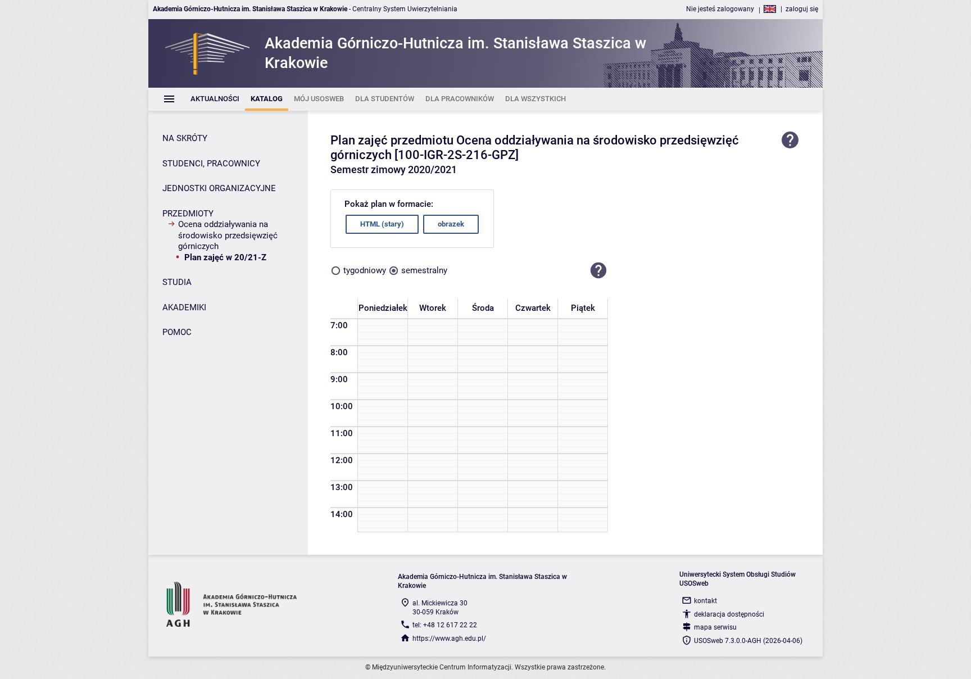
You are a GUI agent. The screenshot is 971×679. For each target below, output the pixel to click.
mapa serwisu (715, 627)
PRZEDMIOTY (188, 214)
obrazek (451, 224)
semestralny (424, 270)
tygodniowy (364, 270)
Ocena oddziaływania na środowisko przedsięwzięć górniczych (228, 235)
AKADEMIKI (184, 307)
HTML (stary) (382, 224)
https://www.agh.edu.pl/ (449, 638)
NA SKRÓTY (184, 138)
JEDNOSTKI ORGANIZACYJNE (219, 188)
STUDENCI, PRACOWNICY (211, 164)
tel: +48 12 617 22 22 (444, 625)
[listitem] (215, 99)
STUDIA (177, 282)
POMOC (177, 332)
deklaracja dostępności (729, 614)
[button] (598, 270)
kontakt (705, 601)
